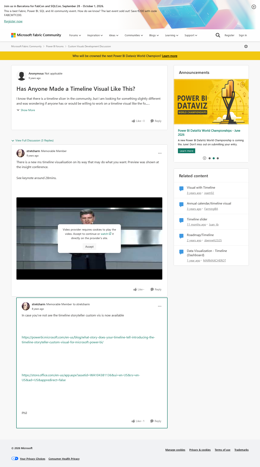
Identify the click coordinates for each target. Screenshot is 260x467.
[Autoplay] (204, 158)
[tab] (209, 158)
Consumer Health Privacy (64, 458)
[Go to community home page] (36, 35)
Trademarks (241, 449)
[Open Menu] (246, 46)
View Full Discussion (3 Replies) (34, 140)
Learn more (169, 56)
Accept (89, 246)
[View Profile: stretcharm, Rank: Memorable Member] (20, 153)
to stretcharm (81, 304)
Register (229, 35)
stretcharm (33, 151)
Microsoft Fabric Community (26, 46)
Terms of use (222, 449)
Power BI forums (55, 46)
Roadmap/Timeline (200, 235)
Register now (13, 21)
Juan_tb (214, 224)
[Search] (218, 35)
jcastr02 (209, 193)
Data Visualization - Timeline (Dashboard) (207, 253)
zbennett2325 (213, 240)
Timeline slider (197, 219)
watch (104, 234)
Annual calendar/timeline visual (209, 203)
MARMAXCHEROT (214, 260)
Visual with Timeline (201, 187)
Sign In (243, 35)
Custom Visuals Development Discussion (89, 46)
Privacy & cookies (200, 449)
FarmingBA (211, 209)
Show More (28, 110)
